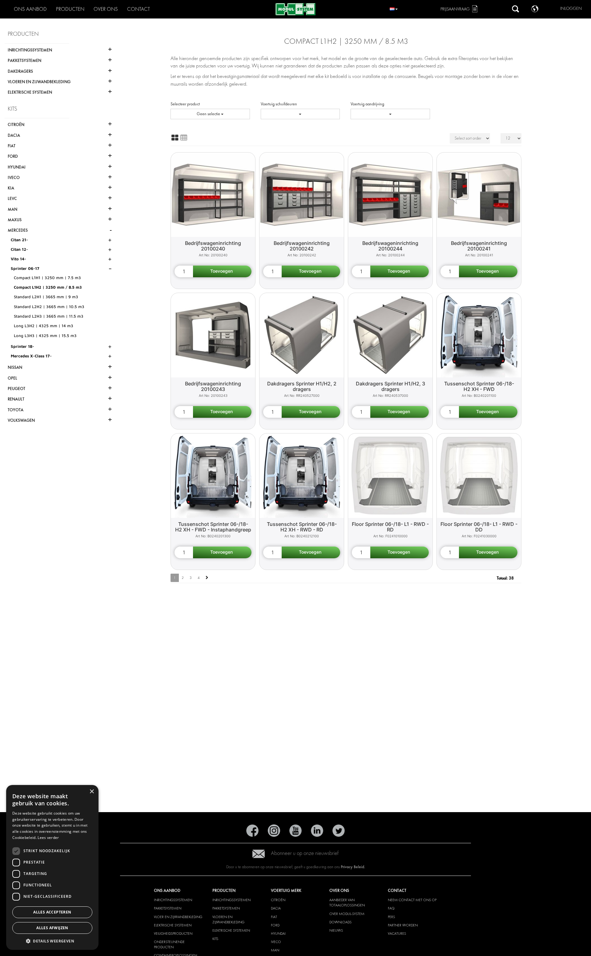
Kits (215, 939)
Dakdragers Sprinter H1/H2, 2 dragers (301, 386)
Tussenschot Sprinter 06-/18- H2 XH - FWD (479, 386)
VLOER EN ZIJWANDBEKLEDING (178, 917)
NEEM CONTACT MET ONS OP (412, 900)
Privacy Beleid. (353, 866)
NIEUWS (336, 930)
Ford (275, 925)
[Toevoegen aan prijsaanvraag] (222, 271)
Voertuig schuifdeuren (279, 104)
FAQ (391, 908)
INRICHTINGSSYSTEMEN (173, 900)
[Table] (183, 137)
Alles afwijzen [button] (52, 927)
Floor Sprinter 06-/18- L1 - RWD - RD (390, 527)
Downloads (340, 922)
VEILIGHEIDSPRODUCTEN (173, 933)
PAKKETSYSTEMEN (167, 908)
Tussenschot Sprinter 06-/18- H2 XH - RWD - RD (302, 527)
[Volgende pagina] (207, 578)
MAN (275, 950)
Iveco (276, 942)
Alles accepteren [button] (52, 912)
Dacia (276, 908)
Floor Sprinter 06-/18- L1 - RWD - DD (478, 527)
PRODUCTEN (70, 9)
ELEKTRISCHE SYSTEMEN (172, 925)
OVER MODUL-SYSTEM (346, 914)
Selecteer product (185, 104)
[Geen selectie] (300, 114)
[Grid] (175, 137)
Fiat (274, 917)
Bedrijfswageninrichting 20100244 (390, 246)
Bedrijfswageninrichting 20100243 (213, 386)
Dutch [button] (393, 8)
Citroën (278, 900)
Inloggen (571, 8)
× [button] (91, 791)
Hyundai (278, 933)
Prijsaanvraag (455, 9)
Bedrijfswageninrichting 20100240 (213, 246)
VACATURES (397, 933)
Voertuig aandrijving (367, 104)
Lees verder (48, 837)
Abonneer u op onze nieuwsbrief (305, 853)
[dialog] (52, 867)
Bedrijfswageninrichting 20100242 (302, 246)
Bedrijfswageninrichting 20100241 (479, 246)
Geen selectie (209, 113)
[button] (52, 941)
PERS (391, 917)
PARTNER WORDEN (403, 925)
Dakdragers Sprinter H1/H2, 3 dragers (390, 386)
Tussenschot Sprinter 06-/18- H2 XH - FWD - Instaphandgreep (213, 527)
